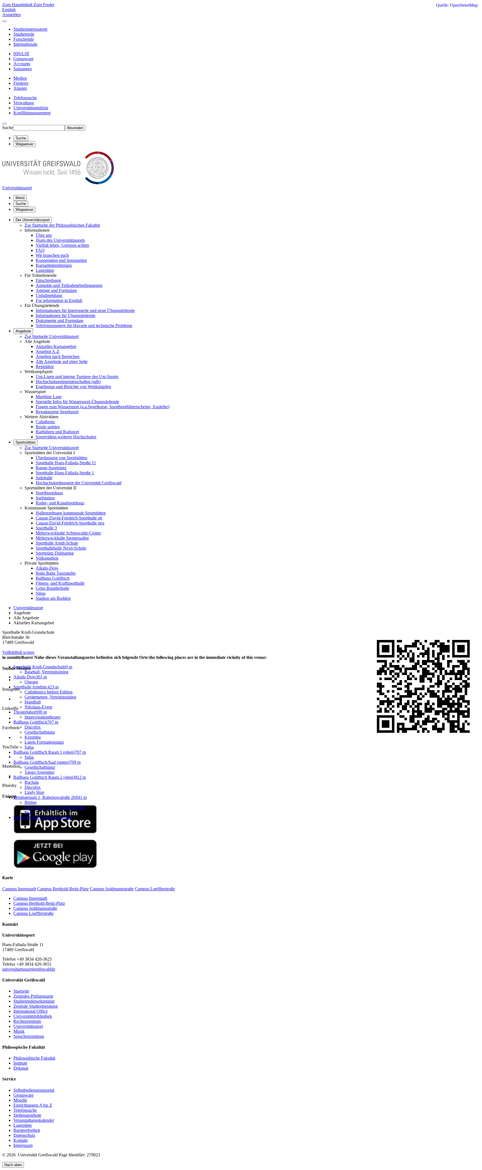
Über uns (44, 235)
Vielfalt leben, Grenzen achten (62, 245)
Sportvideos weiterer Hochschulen (66, 436)
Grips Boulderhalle (52, 588)
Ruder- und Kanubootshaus (60, 503)
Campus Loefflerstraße (33, 913)
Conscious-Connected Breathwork (55, 807)
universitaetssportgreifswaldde (28, 969)
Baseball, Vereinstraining (46, 671)
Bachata (32, 782)
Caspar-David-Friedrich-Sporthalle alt (69, 518)
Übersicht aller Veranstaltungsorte (43, 817)
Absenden (75, 128)
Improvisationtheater (43, 717)
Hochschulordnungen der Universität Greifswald (78, 482)
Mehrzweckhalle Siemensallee (62, 538)
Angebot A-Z (47, 351)
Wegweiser (24, 209)
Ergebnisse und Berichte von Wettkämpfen (73, 386)
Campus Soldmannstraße (35, 908)
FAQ (40, 250)
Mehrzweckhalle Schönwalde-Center (68, 533)
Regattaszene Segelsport (57, 411)
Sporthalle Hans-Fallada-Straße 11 (66, 462)
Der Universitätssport (33, 220)
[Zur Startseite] (58, 182)
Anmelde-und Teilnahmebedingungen (69, 285)
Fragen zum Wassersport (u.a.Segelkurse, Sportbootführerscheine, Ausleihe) (102, 406)
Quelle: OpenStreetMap (457, 5)
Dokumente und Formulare (59, 320)
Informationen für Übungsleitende (65, 315)
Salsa (29, 747)
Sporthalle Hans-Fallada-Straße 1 (65, 472)
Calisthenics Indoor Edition (49, 692)
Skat (28, 812)
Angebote (23, 331)
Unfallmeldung (49, 295)
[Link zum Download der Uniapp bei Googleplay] (55, 866)
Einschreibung (48, 280)
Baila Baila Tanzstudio (56, 573)
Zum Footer (43, 4)
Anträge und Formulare (56, 290)
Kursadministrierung (54, 265)
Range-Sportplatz (51, 467)
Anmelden (11, 14)
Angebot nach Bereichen (57, 356)
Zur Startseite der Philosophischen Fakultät (62, 225)
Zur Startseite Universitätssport (52, 336)
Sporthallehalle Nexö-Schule (61, 548)
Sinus (40, 593)
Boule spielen (48, 426)
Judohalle (44, 477)
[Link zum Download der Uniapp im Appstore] (55, 832)
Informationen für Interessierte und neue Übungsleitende (85, 310)
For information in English (59, 300)
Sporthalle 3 (46, 528)
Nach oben (13, 1165)
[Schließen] (4, 21)
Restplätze (45, 366)
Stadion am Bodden (53, 598)
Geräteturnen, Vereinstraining (50, 697)
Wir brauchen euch (52, 255)
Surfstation (45, 497)
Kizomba (33, 737)
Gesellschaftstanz (40, 732)
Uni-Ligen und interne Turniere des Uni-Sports (77, 376)
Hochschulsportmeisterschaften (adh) (68, 381)
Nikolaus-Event (38, 707)
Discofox (33, 727)
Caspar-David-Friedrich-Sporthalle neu (70, 523)
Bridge (31, 802)
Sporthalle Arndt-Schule (57, 543)
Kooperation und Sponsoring (61, 260)
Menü (20, 198)
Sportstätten (25, 442)
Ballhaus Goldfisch (52, 578)
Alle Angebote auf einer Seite (62, 361)
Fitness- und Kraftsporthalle (60, 583)
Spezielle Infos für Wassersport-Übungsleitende (77, 401)
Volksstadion (47, 558)
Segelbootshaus (49, 492)
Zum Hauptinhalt (17, 4)
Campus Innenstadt (30, 898)
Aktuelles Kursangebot (56, 346)
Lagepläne (45, 270)
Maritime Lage (49, 396)
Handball (33, 702)
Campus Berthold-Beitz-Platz (39, 903)
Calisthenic (45, 421)
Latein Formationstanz (44, 742)
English (9, 9)
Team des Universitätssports (60, 240)
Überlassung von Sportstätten (61, 457)
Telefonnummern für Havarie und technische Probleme (84, 325)
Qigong (31, 682)
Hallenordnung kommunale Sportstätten (71, 513)
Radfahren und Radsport (57, 431)
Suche (7, 127)
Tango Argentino (39, 772)
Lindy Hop (34, 792)
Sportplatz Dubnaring (55, 553)
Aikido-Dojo (47, 568)
